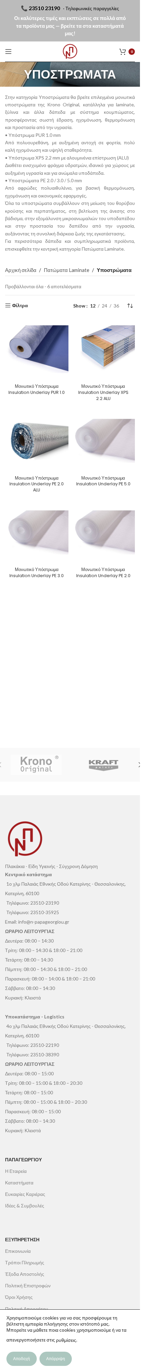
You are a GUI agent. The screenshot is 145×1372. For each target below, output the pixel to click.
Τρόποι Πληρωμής (24, 1262)
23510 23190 (44, 8)
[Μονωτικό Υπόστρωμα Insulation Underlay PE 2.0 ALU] (36, 441)
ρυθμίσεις (66, 1340)
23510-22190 (44, 1045)
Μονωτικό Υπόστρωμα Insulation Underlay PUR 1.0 (36, 389)
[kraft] (104, 765)
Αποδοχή (21, 1358)
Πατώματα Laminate (103, 249)
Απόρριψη (55, 1358)
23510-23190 (44, 903)
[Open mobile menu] (8, 51)
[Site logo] (70, 51)
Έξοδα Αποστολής (24, 1274)
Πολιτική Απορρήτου (26, 1309)
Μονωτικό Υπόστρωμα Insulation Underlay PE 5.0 (103, 481)
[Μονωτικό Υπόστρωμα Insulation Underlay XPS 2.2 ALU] (103, 349)
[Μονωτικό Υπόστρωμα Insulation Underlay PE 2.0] (103, 532)
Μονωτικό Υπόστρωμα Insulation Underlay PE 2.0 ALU (36, 484)
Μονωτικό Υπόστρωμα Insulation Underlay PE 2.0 (103, 572)
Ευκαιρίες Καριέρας (25, 1194)
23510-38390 (44, 1054)
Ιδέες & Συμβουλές (24, 1205)
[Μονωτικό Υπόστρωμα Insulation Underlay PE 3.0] (36, 532)
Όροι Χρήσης (19, 1297)
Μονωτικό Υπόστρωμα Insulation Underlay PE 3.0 (36, 572)
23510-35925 (44, 912)
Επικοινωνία (18, 1251)
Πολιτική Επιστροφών (28, 1285)
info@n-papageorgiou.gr (43, 922)
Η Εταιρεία (16, 1171)
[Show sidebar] (16, 306)
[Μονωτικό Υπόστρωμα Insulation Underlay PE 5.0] (103, 441)
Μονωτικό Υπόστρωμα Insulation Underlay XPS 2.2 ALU (103, 392)
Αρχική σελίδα (20, 270)
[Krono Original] (36, 765)
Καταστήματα (19, 1182)
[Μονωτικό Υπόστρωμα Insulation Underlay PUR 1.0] (36, 349)
